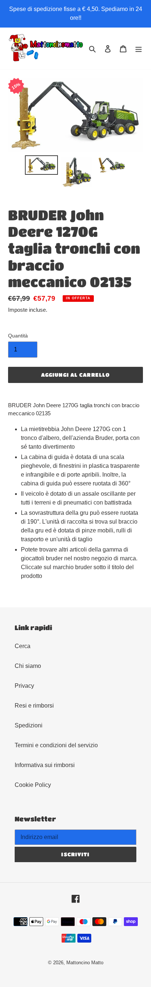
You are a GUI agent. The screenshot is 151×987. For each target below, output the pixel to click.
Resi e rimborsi (34, 705)
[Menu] (138, 48)
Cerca (22, 646)
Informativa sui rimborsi (45, 765)
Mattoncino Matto (84, 962)
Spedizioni (29, 725)
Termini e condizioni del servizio (56, 745)
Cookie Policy (33, 785)
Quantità (18, 336)
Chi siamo (28, 666)
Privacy (24, 686)
